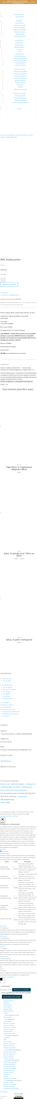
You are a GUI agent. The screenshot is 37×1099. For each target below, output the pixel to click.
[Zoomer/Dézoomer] (0, 1096)
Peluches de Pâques (20, 100)
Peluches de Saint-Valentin (20, 102)
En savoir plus (14, 816)
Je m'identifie (3, 1092)
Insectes (20, 87)
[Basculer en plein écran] (2, 1096)
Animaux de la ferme (20, 76)
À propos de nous (9, 1001)
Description (5, 293)
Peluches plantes (20, 63)
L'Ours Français (7, 1041)
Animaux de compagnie (20, 71)
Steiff (19, 52)
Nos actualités (20, 16)
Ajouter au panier (9, 284)
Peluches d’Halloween (20, 98)
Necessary (5, 851)
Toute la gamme (19, 23)
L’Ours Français (19, 54)
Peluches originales (20, 60)
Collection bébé (19, 34)
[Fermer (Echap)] (6, 1096)
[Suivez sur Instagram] (1, 772)
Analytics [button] (2, 946)
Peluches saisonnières (19, 93)
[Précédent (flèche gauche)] (0, 1098)
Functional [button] (3, 926)
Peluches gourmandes (20, 58)
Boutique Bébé (19, 45)
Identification (5, 761)
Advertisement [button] (4, 956)
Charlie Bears (19, 43)
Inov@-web (22, 796)
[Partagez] (4, 1096)
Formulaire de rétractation (16, 790)
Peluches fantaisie (20, 65)
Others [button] (2, 969)
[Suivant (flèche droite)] (2, 1098)
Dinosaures (20, 85)
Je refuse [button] (7, 816)
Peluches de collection (19, 30)
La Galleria (20, 49)
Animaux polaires (20, 82)
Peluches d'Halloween (9, 1084)
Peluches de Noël (20, 96)
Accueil (2, 135)
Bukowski (19, 21)
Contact (19, 108)
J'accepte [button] (2, 816)
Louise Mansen (19, 40)
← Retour (6, 1015)
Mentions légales (18, 784)
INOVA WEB (5, 802)
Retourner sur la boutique (21, 990)
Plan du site (5, 784)
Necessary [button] (3, 849)
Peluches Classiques (20, 25)
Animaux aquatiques (20, 74)
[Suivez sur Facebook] (5, 772)
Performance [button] (3, 936)
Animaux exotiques (20, 80)
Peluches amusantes (20, 56)
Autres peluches (19, 47)
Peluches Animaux (19, 32)
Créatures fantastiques (20, 89)
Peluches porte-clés (19, 36)
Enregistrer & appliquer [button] (7, 977)
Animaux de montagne (20, 78)
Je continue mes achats (12, 997)
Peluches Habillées (19, 27)
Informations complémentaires (10, 295)
